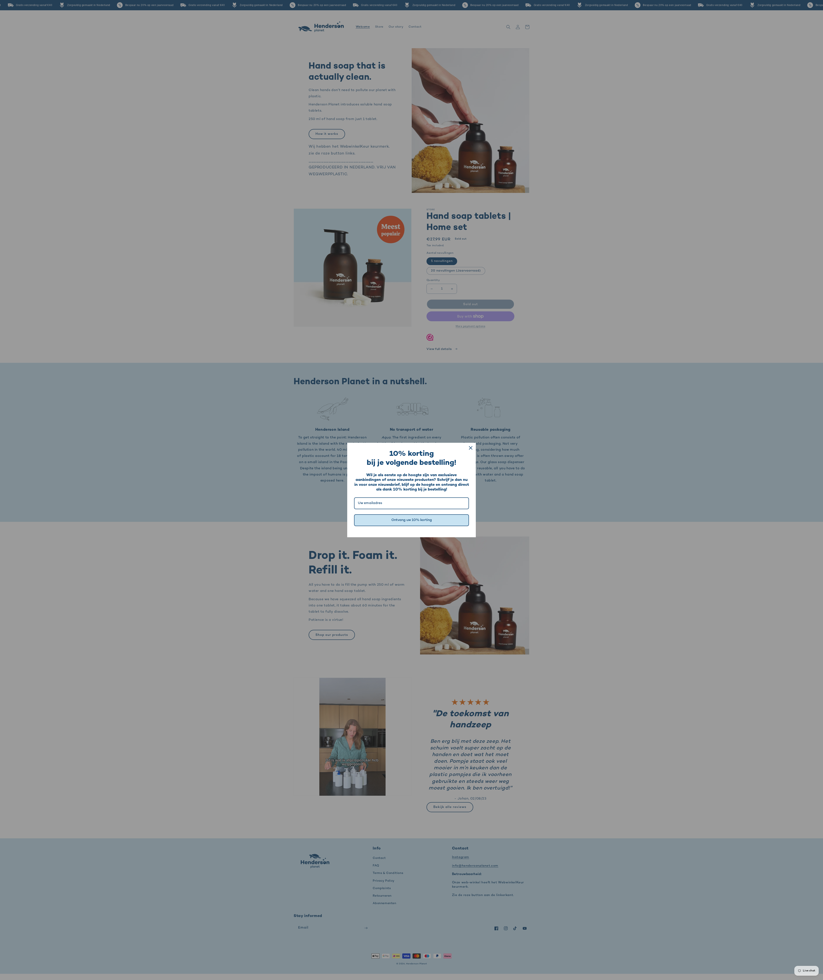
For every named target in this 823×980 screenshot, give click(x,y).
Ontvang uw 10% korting (411, 520)
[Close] (471, 448)
